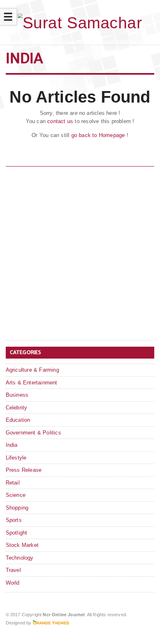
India (12, 445)
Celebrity (16, 408)
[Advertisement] (80, 255)
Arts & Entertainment (31, 383)
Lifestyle (16, 458)
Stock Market (22, 545)
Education (18, 420)
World (13, 583)
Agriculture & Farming (32, 370)
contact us (60, 121)
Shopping (17, 508)
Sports (14, 520)
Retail (13, 483)
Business (17, 395)
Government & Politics (33, 433)
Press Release (24, 470)
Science (15, 495)
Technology (20, 558)
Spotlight (16, 533)
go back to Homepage (98, 135)
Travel (13, 570)
